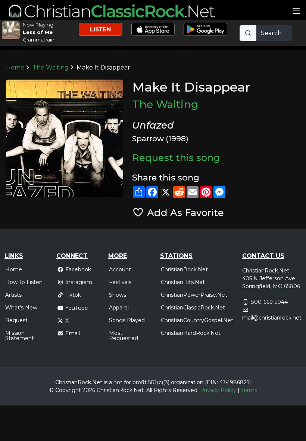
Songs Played (127, 320)
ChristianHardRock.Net (191, 333)
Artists (13, 294)
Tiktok (73, 294)
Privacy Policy (218, 390)
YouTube (76, 308)
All (149, 390)
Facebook (78, 269)
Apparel (119, 307)
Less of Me (38, 32)
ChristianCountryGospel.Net (197, 320)
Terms (249, 390)
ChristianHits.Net (183, 282)
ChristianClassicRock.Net (193, 307)
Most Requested (123, 335)
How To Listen (24, 282)
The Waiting (50, 67)
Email (72, 333)
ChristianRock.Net (184, 269)
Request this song (176, 157)
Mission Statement (19, 335)
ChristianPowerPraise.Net (194, 294)
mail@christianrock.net (272, 317)
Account (120, 269)
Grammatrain (38, 40)
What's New (21, 307)
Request (16, 320)
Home (15, 67)
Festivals (120, 282)
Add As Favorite (184, 212)
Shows (117, 294)
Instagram (78, 282)
